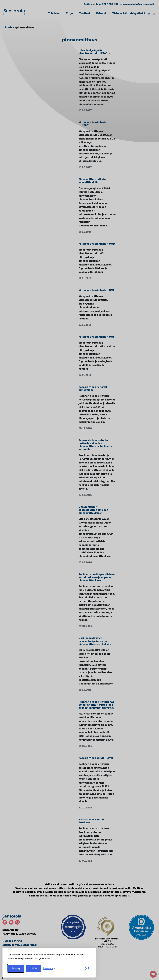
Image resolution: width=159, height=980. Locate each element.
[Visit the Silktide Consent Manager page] (87, 968)
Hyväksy (15, 968)
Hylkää (33, 968)
